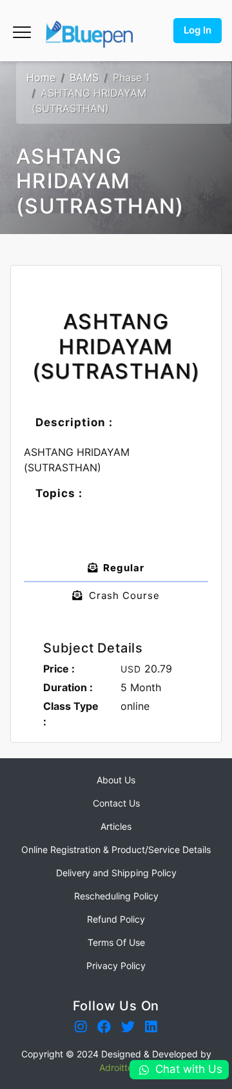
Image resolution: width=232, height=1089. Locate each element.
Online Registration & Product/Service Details (116, 849)
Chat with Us (188, 1069)
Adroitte (116, 1067)
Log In (197, 30)
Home (40, 77)
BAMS (84, 77)
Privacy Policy (116, 965)
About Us (116, 779)
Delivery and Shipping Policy (116, 872)
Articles (116, 826)
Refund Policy (116, 919)
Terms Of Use (116, 942)
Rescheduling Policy (116, 895)
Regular (121, 568)
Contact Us (116, 803)
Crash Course (121, 595)
